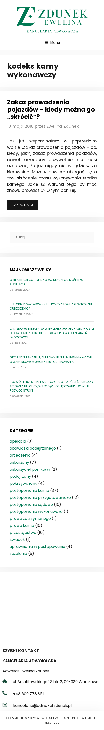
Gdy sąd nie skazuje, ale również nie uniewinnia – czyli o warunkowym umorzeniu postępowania (51, 359)
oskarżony (19, 462)
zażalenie (18, 553)
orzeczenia (20, 455)
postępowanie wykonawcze (36, 511)
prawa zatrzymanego (30, 518)
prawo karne (22, 525)
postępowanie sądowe (31, 504)
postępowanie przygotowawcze (40, 497)
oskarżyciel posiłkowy (30, 469)
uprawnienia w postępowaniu (37, 546)
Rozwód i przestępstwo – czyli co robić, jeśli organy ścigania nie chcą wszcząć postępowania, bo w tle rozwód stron (51, 386)
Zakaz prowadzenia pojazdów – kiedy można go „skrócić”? (51, 109)
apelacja (18, 441)
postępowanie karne (29, 490)
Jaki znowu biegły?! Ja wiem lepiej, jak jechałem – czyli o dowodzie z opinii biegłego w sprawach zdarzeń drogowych (52, 333)
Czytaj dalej (25, 206)
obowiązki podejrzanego (33, 448)
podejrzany (20, 476)
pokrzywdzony (23, 483)
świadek (17, 539)
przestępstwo (23, 532)
